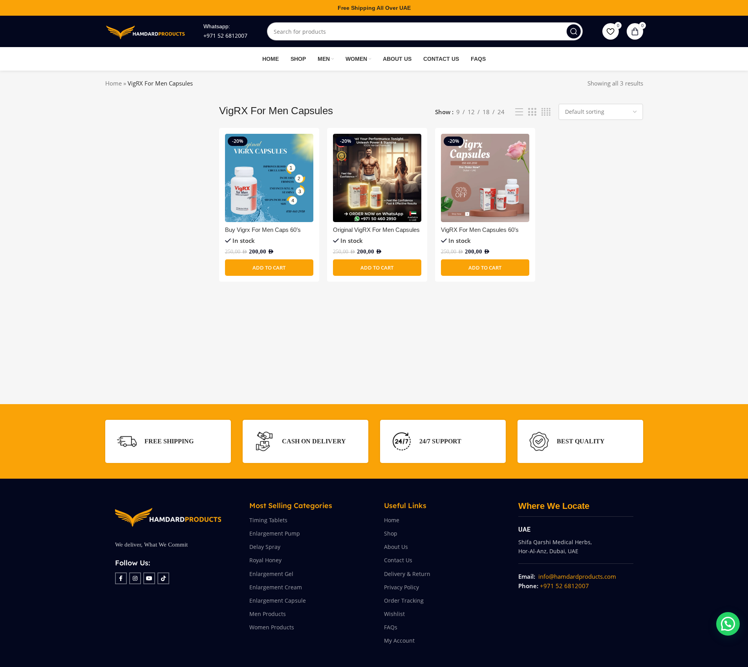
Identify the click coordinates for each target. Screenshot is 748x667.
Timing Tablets (268, 520)
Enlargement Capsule (277, 600)
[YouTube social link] (149, 578)
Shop (390, 533)
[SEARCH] (574, 31)
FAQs (390, 627)
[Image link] (168, 515)
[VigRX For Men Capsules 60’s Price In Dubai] (485, 178)
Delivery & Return (407, 574)
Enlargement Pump (274, 533)
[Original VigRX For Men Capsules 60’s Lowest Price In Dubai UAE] (377, 178)
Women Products (271, 627)
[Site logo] (146, 31)
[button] (269, 267)
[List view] (519, 112)
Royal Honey (265, 560)
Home (113, 83)
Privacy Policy (401, 587)
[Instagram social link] (135, 578)
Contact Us (398, 560)
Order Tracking (404, 600)
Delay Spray (264, 546)
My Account (399, 640)
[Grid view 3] (532, 112)
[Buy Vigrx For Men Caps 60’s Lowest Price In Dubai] (269, 178)
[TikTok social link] (163, 578)
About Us (396, 546)
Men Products (267, 614)
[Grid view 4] (545, 112)
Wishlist (394, 614)
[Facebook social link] (121, 578)
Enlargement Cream (275, 587)
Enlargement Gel (271, 574)
